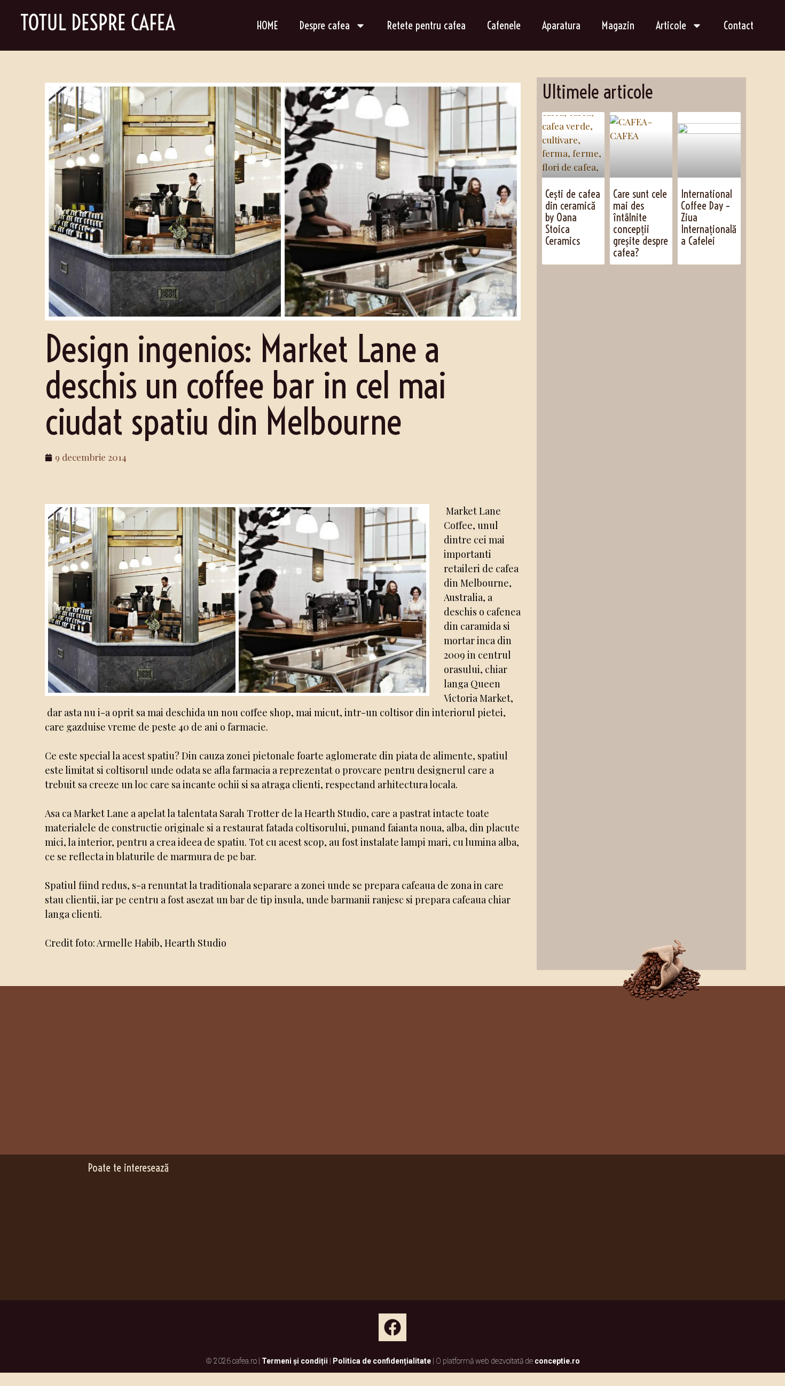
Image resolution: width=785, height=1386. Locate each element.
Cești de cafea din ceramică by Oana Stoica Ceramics (572, 217)
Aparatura (561, 25)
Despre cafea (325, 25)
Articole (671, 25)
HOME (267, 25)
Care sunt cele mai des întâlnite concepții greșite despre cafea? (640, 223)
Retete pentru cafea (426, 25)
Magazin (618, 25)
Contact (738, 25)
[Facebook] (392, 1327)
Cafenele (504, 25)
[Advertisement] (663, 349)
